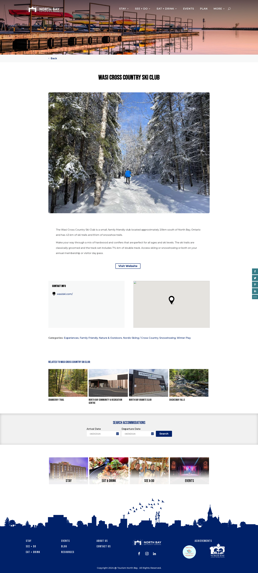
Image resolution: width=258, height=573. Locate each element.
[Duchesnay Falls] (188, 383)
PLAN (204, 8)
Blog (64, 546)
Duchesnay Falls (177, 399)
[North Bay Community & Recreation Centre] (108, 383)
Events (65, 541)
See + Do (31, 546)
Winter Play (184, 337)
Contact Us (104, 546)
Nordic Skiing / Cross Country (140, 337)
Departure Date (131, 429)
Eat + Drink (33, 552)
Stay (29, 541)
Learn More (68, 481)
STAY (122, 8)
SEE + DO (141, 8)
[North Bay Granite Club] (148, 383)
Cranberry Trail (56, 399)
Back (54, 58)
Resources (67, 552)
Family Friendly (89, 337)
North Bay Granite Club (140, 399)
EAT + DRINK (165, 8)
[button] (171, 300)
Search (163, 433)
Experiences (71, 337)
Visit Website (128, 266)
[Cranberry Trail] (67, 383)
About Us (102, 541)
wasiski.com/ (65, 294)
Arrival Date (94, 429)
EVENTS (188, 8)
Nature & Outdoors (110, 337)
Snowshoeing (167, 337)
